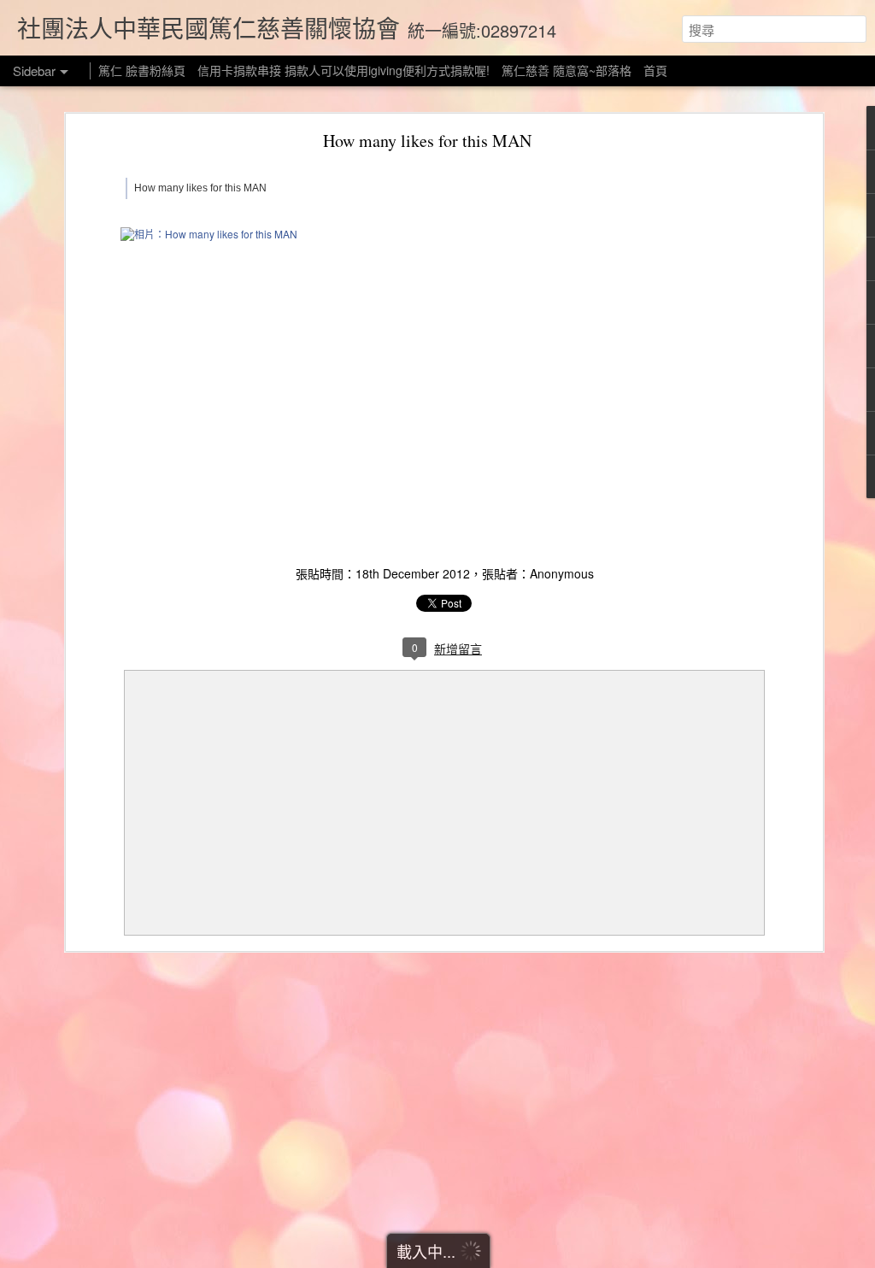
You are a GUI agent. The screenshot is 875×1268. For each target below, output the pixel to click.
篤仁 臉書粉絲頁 (141, 70)
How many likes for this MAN (427, 140)
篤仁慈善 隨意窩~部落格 (566, 70)
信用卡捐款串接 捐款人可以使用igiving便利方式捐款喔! (343, 70)
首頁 (655, 70)
